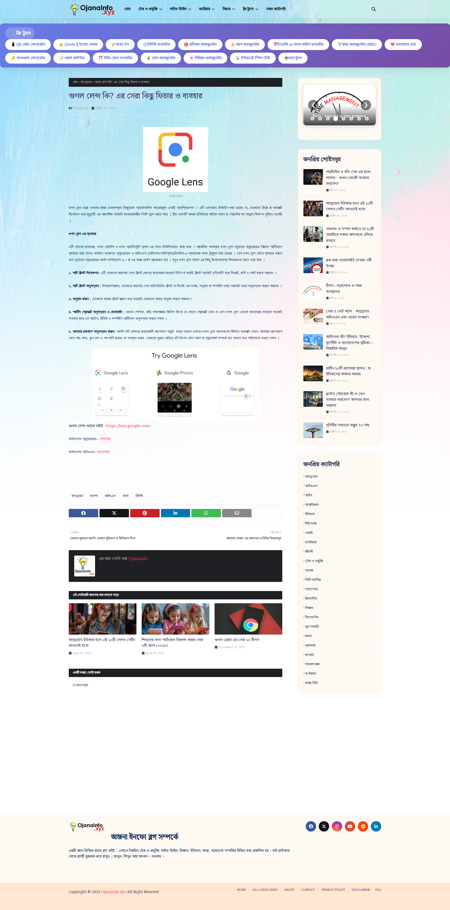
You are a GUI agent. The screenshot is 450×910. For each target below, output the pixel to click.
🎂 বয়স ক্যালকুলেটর (245, 44)
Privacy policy (333, 890)
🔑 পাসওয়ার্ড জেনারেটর (28, 58)
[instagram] (337, 826)
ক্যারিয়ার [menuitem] (204, 9)
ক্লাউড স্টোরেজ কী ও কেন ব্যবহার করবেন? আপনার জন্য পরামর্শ (347, 400)
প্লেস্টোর (105, 439)
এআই (309, 533)
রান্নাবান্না (310, 645)
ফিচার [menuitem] (226, 9)
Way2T (108, 903)
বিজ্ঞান (309, 608)
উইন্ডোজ (311, 523)
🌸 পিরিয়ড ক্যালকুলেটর (205, 58)
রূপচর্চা (309, 655)
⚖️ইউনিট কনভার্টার (156, 44)
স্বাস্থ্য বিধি (311, 683)
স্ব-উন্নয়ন (310, 674)
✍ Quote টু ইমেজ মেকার (78, 44)
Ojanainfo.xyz (113, 892)
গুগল (126, 496)
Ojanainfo (81, 108)
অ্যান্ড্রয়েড (86, 82)
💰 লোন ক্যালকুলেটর (160, 58)
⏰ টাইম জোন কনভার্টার (115, 58)
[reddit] (363, 826)
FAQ (378, 890)
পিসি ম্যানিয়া (313, 580)
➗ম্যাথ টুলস (293, 58)
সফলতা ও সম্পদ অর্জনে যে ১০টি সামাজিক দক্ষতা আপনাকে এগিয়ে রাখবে (350, 235)
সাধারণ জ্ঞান (312, 664)
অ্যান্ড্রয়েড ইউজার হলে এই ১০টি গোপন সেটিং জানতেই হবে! (102, 643)
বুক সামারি (312, 627)
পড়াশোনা (311, 589)
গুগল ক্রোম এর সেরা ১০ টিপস (237, 640)
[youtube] (350, 826)
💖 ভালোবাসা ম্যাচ (403, 44)
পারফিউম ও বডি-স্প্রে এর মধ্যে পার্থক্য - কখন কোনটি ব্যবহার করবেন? (348, 178)
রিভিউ (139, 496)
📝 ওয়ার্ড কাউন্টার (71, 58)
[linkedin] (376, 826)
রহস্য (308, 636)
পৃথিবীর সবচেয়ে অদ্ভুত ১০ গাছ (347, 425)
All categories (265, 890)
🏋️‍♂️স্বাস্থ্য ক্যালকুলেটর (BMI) (357, 44)
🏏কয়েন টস (120, 44)
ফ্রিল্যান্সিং (311, 598)
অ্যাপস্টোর (103, 452)
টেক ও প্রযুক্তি (314, 561)
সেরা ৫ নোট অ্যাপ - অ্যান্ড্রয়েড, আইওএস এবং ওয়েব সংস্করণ (348, 314)
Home (241, 890)
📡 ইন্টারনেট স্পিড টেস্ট (253, 58)
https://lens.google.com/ (128, 426)
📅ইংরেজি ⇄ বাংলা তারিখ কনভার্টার (298, 44)
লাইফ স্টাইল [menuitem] (178, 9)
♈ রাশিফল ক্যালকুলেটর (200, 44)
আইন (308, 495)
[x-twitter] (324, 826)
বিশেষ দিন (311, 617)
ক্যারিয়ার (311, 542)
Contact (308, 890)
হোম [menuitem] (127, 9)
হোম (75, 82)
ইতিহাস (310, 514)
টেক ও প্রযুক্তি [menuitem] (148, 9)
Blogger (147, 903)
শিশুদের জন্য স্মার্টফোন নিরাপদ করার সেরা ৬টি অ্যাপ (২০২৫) (172, 643)
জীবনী (309, 552)
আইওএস (110, 496)
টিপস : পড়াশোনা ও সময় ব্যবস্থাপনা (344, 289)
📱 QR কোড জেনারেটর (28, 44)
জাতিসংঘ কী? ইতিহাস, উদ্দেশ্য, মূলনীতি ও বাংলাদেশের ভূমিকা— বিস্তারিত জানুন (349, 343)
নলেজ (309, 570)
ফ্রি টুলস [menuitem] (248, 9)
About (289, 890)
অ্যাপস (94, 496)
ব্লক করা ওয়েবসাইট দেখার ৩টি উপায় (349, 263)
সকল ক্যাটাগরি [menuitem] (276, 9)
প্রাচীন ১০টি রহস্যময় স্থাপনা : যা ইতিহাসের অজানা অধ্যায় (348, 371)
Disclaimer (361, 890)
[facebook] (311, 826)
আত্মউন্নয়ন (312, 505)
